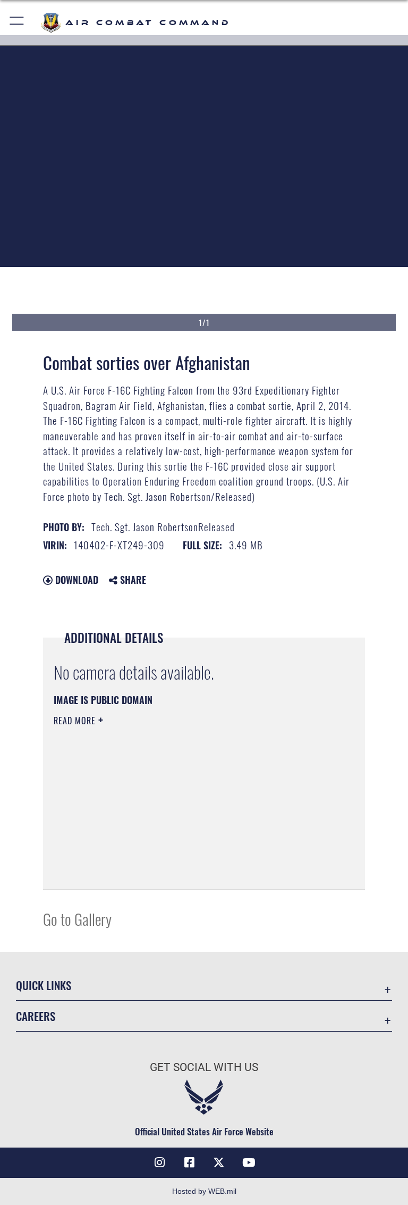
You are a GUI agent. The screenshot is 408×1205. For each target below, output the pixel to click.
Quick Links (43, 985)
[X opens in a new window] (219, 1162)
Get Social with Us (204, 1067)
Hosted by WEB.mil (204, 1191)
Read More (76, 720)
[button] (17, 22)
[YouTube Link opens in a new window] (249, 1162)
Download (75, 580)
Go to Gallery (77, 918)
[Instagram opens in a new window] (159, 1162)
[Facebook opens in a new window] (189, 1162)
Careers (35, 1016)
